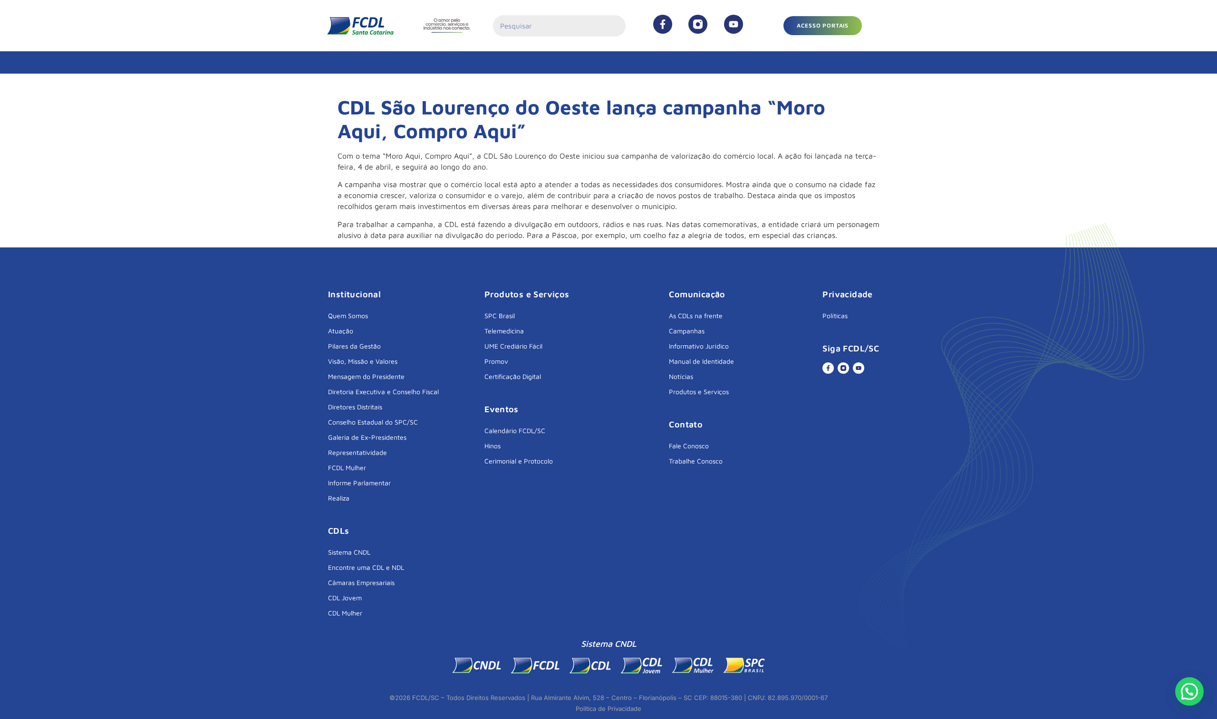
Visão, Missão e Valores (362, 361)
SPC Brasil (499, 316)
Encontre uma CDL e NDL (366, 567)
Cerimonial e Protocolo (518, 461)
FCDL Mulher (347, 468)
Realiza (338, 498)
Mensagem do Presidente (366, 376)
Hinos (492, 446)
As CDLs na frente (696, 316)
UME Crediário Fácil (513, 346)
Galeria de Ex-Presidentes (367, 437)
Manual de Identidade (701, 361)
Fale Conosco (689, 446)
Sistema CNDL (349, 552)
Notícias (681, 376)
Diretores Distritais (355, 407)
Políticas (835, 316)
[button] (822, 25)
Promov (496, 361)
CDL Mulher (345, 613)
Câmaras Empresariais (361, 582)
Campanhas (687, 331)
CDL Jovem (345, 598)
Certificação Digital (512, 376)
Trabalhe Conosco (696, 461)
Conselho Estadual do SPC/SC (373, 422)
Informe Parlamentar (359, 483)
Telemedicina (504, 331)
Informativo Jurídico (699, 346)
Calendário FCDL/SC (514, 430)
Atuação (340, 331)
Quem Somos (348, 316)
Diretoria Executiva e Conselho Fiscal (383, 392)
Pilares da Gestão (354, 346)
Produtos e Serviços (699, 392)
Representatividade (357, 452)
